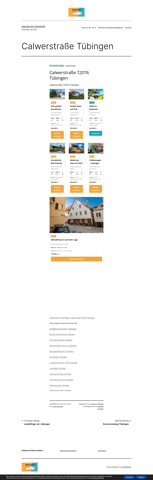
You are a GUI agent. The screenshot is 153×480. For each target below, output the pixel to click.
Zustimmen (129, 477)
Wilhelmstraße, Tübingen (59, 385)
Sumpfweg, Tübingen (57, 368)
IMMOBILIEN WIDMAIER (33, 26)
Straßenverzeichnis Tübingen (63, 328)
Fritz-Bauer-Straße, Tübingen (60, 340)
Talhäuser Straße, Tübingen (60, 374)
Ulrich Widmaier (58, 406)
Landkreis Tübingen (97, 404)
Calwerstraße (71, 66)
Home (62, 66)
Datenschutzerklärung (68, 451)
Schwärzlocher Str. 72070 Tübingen (63, 362)
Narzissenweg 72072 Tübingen (61, 351)
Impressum (102, 451)
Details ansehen (57, 134)
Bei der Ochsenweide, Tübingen (62, 334)
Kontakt (128, 28)
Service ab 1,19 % (89, 28)
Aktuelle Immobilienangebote (110, 28)
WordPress (127, 467)
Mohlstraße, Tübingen (58, 357)
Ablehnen (141, 477)
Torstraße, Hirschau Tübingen (61, 380)
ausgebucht (96, 133)
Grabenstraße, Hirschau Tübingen (62, 345)
